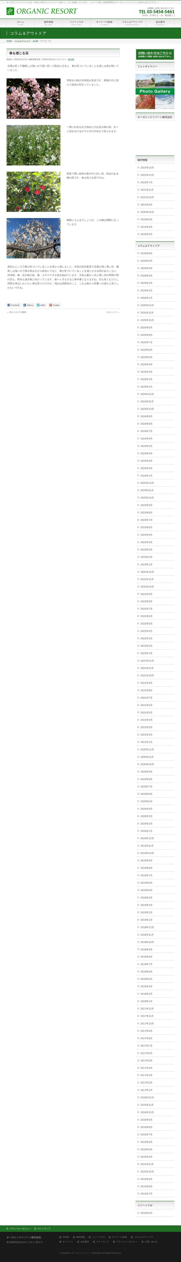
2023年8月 (147, 512)
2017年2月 (147, 1082)
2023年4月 (147, 542)
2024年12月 (147, 394)
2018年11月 (147, 934)
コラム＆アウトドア (143, 1237)
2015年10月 (147, 1171)
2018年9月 (147, 949)
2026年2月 (147, 290)
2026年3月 (147, 283)
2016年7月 (147, 1134)
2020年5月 (147, 219)
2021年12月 (147, 660)
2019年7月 (147, 875)
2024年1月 (147, 475)
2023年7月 (147, 520)
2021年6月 (147, 204)
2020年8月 (147, 779)
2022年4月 (147, 631)
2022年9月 (147, 594)
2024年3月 (147, 460)
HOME (66, 1237)
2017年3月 (147, 1075)
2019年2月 (147, 912)
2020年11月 (147, 756)
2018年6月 (147, 971)
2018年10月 (147, 942)
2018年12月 (147, 927)
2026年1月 (147, 297)
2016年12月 (147, 1097)
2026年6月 (147, 260)
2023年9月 (147, 505)
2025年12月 (147, 305)
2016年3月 (147, 234)
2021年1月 (147, 742)
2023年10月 (147, 167)
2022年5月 (147, 623)
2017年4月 (147, 1068)
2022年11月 (147, 579)
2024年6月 (147, 438)
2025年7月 (147, 342)
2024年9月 (147, 416)
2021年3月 (147, 727)
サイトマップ (44, 1228)
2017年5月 (147, 1060)
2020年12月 (147, 749)
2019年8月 (147, 868)
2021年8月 (147, 690)
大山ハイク (113, 312)
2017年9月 (147, 1030)
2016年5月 (147, 1149)
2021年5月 (147, 712)
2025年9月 (147, 327)
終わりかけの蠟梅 (16, 312)
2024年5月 (147, 446)
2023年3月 (147, 549)
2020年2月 (147, 823)
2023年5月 (147, 534)
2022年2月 (147, 645)
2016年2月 (147, 1213)
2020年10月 (147, 212)
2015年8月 (147, 1186)
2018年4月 (147, 986)
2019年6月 (147, 882)
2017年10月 (147, 1023)
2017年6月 (147, 1053)
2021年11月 (147, 189)
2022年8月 (147, 601)
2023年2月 (147, 557)
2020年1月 (147, 831)
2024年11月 (147, 401)
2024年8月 (147, 423)
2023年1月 (147, 564)
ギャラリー (68, 1242)
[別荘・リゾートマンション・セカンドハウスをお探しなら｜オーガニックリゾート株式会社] (42, 11)
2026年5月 (147, 268)
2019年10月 (147, 853)
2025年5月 (147, 357)
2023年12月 (147, 482)
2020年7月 (147, 786)
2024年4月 (147, 453)
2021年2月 (147, 734)
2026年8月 (147, 253)
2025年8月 (147, 335)
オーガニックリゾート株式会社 (86, 1253)
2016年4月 (147, 1156)
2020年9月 (147, 771)
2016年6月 (147, 1142)
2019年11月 (147, 845)
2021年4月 (147, 719)
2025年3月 (147, 371)
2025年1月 (147, 386)
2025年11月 (147, 312)
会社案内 (85, 1242)
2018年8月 (147, 956)
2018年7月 (147, 964)
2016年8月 (147, 1127)
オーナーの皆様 (119, 1237)
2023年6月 (147, 527)
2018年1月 (147, 1001)
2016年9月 (147, 226)
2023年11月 (147, 490)
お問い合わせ (151, 1242)
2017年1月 (147, 1090)
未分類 (71, 59)
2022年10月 (147, 586)
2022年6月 (147, 616)
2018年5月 (147, 979)
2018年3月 (147, 993)
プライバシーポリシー (20, 1228)
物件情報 (80, 1237)
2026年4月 (147, 275)
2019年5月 (147, 890)
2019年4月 (147, 897)
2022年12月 (147, 175)
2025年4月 (147, 364)
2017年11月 (147, 1016)
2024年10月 (147, 408)
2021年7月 (147, 697)
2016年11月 (147, 1104)
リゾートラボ (98, 1237)
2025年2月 (147, 379)
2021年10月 (147, 197)
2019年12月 (147, 838)
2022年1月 (147, 653)
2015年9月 (147, 1179)
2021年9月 (147, 682)
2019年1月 (147, 919)
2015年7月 (147, 1193)
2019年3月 (147, 905)
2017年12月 (147, 1008)
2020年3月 (147, 816)
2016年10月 (147, 1112)
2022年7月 (147, 182)
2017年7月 (147, 1045)
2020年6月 (147, 794)
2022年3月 (147, 638)
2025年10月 (147, 320)
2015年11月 (147, 1164)
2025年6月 (147, 349)
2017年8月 (147, 1038)
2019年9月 (147, 860)
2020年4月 (147, 808)
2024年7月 (147, 431)
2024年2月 (147, 468)
